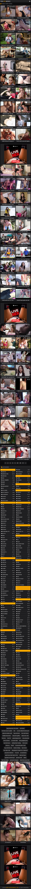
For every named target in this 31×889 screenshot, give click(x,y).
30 (20, 463)
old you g (7, 745)
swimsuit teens (22, 755)
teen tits (9, 738)
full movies (24, 743)
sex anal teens (23, 752)
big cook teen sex (8, 747)
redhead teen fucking (16, 743)
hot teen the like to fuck (20, 745)
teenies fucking (17, 747)
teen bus (4, 738)
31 (23, 463)
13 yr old (17, 752)
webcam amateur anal (7, 733)
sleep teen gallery (16, 735)
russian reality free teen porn (23, 730)
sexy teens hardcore (9, 752)
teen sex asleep (5, 760)
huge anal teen (17, 733)
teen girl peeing (25, 738)
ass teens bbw (14, 740)
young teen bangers (14, 760)
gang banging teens (16, 738)
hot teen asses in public (7, 730)
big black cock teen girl (10, 757)
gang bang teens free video (12, 728)
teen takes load (7, 750)
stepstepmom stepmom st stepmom (20, 750)
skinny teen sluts (25, 735)
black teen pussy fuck (24, 760)
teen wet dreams (25, 733)
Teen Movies (5, 1)
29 (17, 463)
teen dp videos (6, 740)
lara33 (12, 745)
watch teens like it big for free (11, 755)
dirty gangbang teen (23, 740)
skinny (25, 757)
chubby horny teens (6, 735)
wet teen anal (19, 757)
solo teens (22, 728)
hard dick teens (7, 743)
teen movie (24, 747)
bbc (14, 730)
